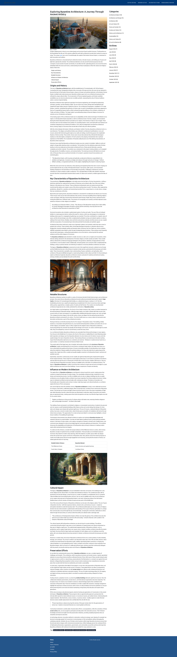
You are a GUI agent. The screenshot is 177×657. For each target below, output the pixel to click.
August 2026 (113, 49)
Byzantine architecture (59, 630)
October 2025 (113, 79)
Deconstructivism (154, 2)
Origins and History (56, 70)
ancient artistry (69, 630)
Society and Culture (115, 30)
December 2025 (114, 73)
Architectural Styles (115, 15)
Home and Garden (115, 27)
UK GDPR (52, 647)
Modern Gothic (142, 2)
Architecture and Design (116, 18)
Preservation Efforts (56, 82)
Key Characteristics (56, 72)
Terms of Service (54, 644)
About (51, 642)
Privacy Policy (53, 651)
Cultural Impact (55, 79)
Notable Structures (56, 75)
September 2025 (114, 82)
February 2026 (113, 67)
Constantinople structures (79, 630)
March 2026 (113, 64)
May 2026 (112, 58)
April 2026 (112, 61)
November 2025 (114, 76)
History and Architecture (116, 33)
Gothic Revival (131, 2)
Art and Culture (114, 24)
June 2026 (112, 55)
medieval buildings (91, 630)
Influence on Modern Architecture (59, 77)
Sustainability (113, 36)
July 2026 (112, 52)
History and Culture (115, 39)
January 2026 (113, 70)
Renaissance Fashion (168, 2)
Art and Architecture (115, 42)
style (61, 55)
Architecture (113, 21)
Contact (52, 649)
